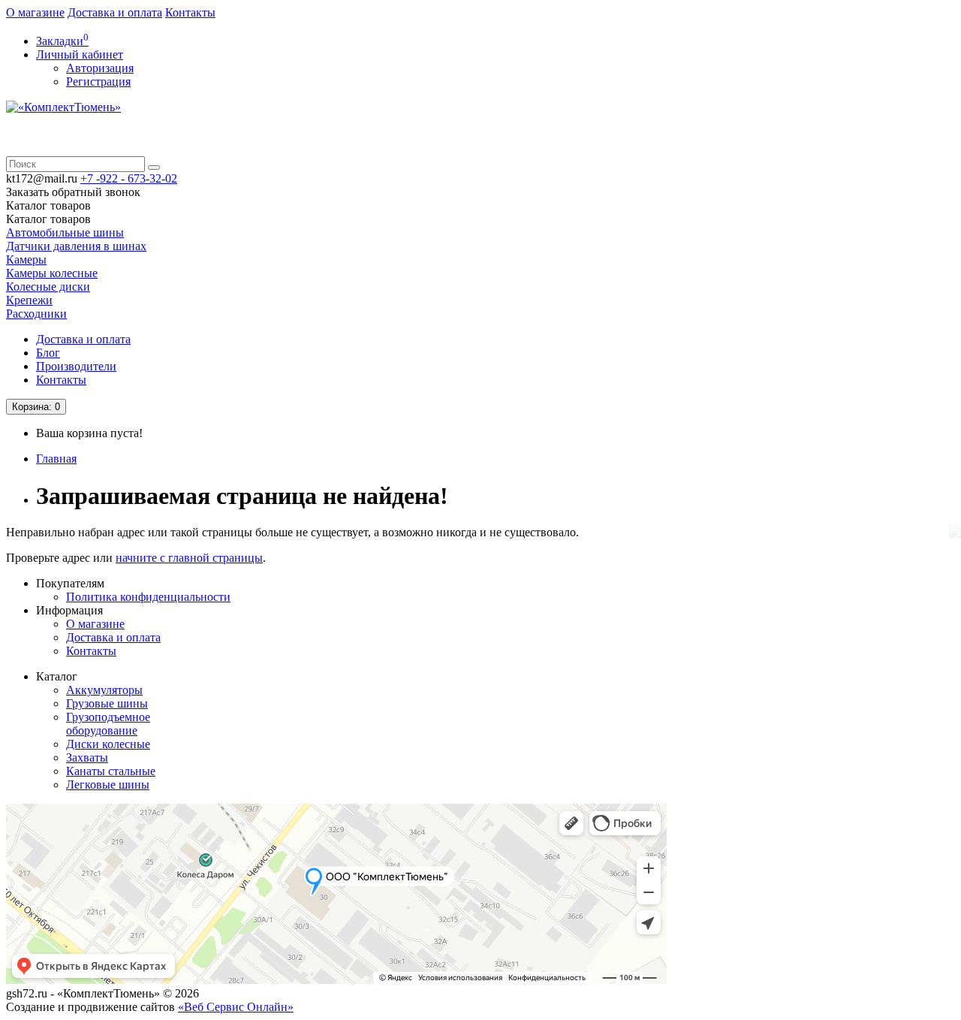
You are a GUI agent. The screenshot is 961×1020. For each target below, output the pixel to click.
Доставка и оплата (115, 12)
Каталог (48, 219)
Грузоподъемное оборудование (108, 724)
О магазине (35, 12)
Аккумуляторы (104, 690)
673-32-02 (128, 178)
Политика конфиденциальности (148, 596)
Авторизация (100, 68)
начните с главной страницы (189, 557)
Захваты (87, 757)
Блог (48, 352)
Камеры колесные (52, 273)
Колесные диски (48, 286)
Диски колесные (108, 744)
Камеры (26, 259)
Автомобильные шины (65, 232)
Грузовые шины (107, 703)
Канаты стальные (110, 771)
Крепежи (29, 300)
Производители (76, 366)
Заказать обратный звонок (73, 192)
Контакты (190, 12)
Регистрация (98, 81)
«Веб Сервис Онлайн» (236, 1006)
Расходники (36, 313)
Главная (56, 458)
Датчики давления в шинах (76, 246)
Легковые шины (107, 784)
